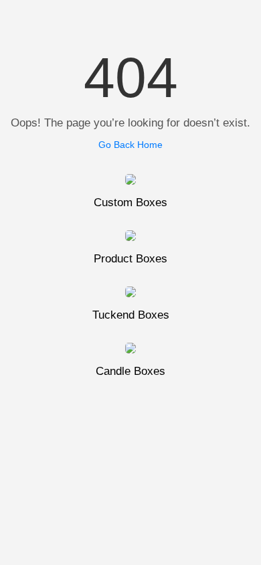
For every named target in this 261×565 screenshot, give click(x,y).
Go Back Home (130, 144)
